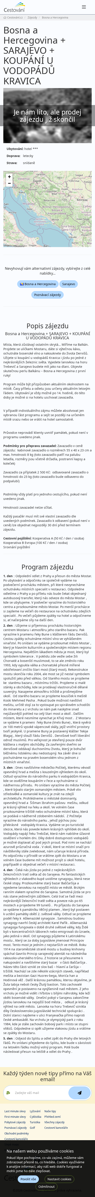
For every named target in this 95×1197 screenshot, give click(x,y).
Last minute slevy (15, 1111)
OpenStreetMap (12, 245)
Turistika (35, 1122)
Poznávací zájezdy (47, 295)
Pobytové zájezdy (15, 1122)
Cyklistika (35, 1117)
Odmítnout (46, 1186)
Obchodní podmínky (16, 1133)
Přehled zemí (52, 1117)
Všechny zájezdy (54, 1122)
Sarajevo (68, 284)
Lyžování (35, 1111)
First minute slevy (15, 1117)
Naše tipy (50, 1111)
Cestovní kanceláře (56, 1128)
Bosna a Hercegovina (40, 284)
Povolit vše (28, 1179)
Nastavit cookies (59, 1179)
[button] (9, 177)
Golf (32, 1128)
